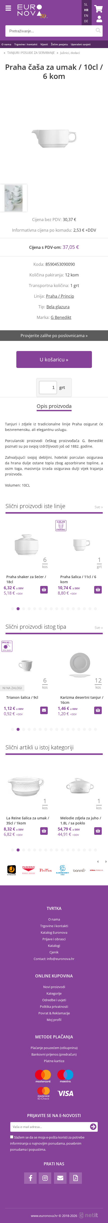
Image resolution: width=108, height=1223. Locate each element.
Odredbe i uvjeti (54, 1000)
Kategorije (54, 993)
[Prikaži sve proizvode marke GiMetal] (28, 870)
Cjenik (54, 952)
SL (85, 4)
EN (86, 15)
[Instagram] (45, 1178)
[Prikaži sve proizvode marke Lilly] (45, 870)
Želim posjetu (59, 44)
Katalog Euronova (54, 932)
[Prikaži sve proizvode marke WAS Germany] (96, 870)
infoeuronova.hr (60, 958)
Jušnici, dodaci (70, 53)
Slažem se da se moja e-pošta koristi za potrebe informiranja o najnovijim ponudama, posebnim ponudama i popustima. (47, 1143)
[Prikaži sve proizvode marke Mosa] (62, 870)
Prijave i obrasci (54, 939)
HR (86, 10)
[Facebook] (30, 1178)
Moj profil (54, 1019)
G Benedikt (61, 317)
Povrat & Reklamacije (54, 1013)
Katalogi (54, 945)
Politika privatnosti (54, 1006)
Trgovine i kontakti (25, 44)
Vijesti (44, 44)
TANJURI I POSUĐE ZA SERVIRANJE (31, 53)
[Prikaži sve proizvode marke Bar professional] (79, 870)
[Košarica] (98, 9)
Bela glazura (58, 307)
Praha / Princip (60, 296)
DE (86, 21)
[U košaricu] (44, 590)
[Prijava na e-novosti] (93, 1127)
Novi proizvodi (54, 987)
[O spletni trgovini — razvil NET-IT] (88, 1215)
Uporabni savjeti (81, 44)
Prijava (96, 24)
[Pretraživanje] (98, 31)
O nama (6, 44)
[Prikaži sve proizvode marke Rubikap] (11, 870)
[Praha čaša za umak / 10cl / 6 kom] (54, 137)
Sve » (99, 507)
